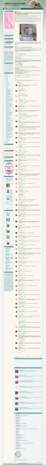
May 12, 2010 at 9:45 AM (21, 313)
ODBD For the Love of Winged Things (20, 448)
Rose (19, 265)
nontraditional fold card (7, 287)
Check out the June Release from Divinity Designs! (11, 199)
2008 (5, 142)
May (6, 88)
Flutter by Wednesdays (17, 53)
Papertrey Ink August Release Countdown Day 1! (22, 415)
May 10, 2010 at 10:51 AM (21, 130)
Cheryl (19, 109)
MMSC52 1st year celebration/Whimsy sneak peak (9, 132)
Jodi (19, 225)
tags (7, 290)
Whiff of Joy (9, 284)
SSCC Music (7, 109)
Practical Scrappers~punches (18, 58)
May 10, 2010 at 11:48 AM (21, 144)
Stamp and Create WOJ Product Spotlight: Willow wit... (9, 106)
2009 (5, 141)
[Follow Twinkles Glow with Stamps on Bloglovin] (8, 49)
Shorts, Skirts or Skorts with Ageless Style (21, 423)
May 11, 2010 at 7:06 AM (21, 234)
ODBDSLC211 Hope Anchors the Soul (23, 407)
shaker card (5, 289)
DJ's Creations (8, 253)
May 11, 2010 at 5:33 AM (21, 230)
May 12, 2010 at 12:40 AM (21, 296)
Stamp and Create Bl (23, 72)
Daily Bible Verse (8, 43)
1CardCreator (20, 247)
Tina (19, 150)
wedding (11, 290)
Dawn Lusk (7, 203)
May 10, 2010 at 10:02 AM (21, 93)
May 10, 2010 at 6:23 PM (21, 189)
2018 (5, 74)
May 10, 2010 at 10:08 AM (21, 103)
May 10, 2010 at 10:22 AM (21, 113)
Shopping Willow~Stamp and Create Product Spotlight (9, 119)
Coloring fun (7, 251)
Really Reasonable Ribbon (8, 280)
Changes (11, 183)
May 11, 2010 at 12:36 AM (21, 212)
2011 (5, 80)
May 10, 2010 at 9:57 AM (21, 88)
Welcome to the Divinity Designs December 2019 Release (11, 192)
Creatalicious (16, 65)
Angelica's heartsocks (8, 96)
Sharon (19, 75)
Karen (19, 270)
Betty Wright (17, 414)
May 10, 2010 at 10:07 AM (21, 98)
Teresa (19, 220)
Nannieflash (20, 235)
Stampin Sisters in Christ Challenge (8, 283)
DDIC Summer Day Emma (9, 103)
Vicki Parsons (18, 439)
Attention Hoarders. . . (18, 445)
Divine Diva (9, 274)
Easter (12, 274)
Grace (7, 234)
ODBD (8, 276)
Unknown (19, 169)
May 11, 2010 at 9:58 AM (21, 255)
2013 (5, 78)
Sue (19, 120)
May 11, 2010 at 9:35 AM (21, 250)
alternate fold (6, 286)
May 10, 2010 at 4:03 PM (21, 171)
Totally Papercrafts (17, 62)
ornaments (11, 287)
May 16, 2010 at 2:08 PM (21, 350)
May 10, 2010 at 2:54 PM (21, 163)
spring (8, 289)
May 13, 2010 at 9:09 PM (21, 340)
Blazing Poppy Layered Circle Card (20, 437)
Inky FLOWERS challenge (9, 104)
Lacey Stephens (20, 334)
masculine (11, 286)
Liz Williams (20, 243)
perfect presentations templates (8, 288)
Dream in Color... (8, 248)
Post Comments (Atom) (21, 357)
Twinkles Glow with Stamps (15, 3)
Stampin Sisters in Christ (7, 282)
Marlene (19, 145)
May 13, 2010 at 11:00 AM (21, 324)
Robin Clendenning (18, 425)
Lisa (6, 240)
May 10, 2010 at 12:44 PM (21, 148)
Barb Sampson (20, 310)
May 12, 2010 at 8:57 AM (21, 309)
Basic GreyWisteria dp (20, 47)
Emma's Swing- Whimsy (9, 113)
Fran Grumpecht (18, 447)
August (7, 85)
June (6, 87)
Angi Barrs (19, 289)
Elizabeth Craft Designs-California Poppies (21, 426)
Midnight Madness (8, 275)
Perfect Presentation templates (8, 279)
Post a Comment (18, 352)
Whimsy (12, 284)
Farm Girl (19, 190)
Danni (19, 182)
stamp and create (20, 80)
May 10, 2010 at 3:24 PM (21, 167)
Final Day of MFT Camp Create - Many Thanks (21, 440)
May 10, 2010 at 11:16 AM (21, 135)
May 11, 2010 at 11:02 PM (21, 292)
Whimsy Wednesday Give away (8, 285)
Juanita (19, 330)
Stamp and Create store (36, 17)
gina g (19, 260)
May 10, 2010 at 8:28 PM (21, 197)
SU (12, 280)
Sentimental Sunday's (17, 54)
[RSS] (4, 464)
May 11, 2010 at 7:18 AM (21, 238)
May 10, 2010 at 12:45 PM (21, 152)
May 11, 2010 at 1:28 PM (21, 273)
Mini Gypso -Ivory (38, 48)
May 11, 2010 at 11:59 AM (21, 263)
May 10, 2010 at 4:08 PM (21, 176)
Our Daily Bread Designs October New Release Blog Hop (26, 380)
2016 (5, 76)
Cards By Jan (18, 442)
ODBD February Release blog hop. (23, 391)
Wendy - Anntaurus (21, 302)
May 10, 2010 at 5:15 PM (21, 184)
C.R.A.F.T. (16, 64)
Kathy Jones (17, 431)
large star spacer (17, 49)
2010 (5, 81)
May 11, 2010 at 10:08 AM (21, 259)
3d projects (5, 273)
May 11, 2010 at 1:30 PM (21, 277)
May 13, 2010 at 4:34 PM (21, 333)
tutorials (9, 290)
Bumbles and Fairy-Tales (21, 114)
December (7, 82)
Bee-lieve (17, 432)
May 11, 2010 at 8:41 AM (21, 242)
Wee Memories (16, 59)
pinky (19, 274)
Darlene (19, 203)
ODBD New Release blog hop (22, 396)
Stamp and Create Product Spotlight (26, 80)
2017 (5, 75)
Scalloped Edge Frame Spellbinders (21, 43)
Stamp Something (17, 63)
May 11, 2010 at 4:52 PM (21, 283)
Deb (19, 164)
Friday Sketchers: (17, 60)
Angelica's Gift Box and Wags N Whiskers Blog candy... (9, 115)
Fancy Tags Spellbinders (22, 48)
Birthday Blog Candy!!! (22, 369)
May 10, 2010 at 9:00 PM (21, 207)
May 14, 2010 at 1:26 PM (21, 345)
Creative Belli (6, 274)
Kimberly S (20, 125)
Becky (19, 141)
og (26, 72)
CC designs (8, 273)
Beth (19, 198)
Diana (7, 217)
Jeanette (16, 75)
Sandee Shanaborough (9, 196)
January (7, 140)
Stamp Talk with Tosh (19, 434)
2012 (5, 79)
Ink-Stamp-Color (8, 265)
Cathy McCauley (8, 189)
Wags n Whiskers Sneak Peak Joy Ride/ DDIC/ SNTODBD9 (9, 125)
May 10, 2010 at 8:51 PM (21, 202)
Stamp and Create (25, 69)
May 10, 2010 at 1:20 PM (21, 157)
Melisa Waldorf (20, 306)
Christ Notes (9, 44)
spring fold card (11, 289)
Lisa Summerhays (20, 321)
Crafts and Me (16, 55)
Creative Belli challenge (17, 66)
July (6, 86)
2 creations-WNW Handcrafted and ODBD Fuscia (9, 95)
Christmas (11, 273)
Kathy (7, 223)
